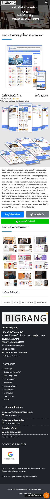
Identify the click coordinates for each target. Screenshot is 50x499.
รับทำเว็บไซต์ (8, 369)
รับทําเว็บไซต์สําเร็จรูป (25, 15)
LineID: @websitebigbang (11, 356)
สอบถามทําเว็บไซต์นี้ (27, 221)
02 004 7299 (10, 349)
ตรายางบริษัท (8, 393)
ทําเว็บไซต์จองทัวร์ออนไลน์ (12, 372)
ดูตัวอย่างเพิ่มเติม (37, 214)
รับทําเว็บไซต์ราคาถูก (27, 302)
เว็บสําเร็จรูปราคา (41, 302)
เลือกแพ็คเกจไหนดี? (9, 428)
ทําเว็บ (16, 302)
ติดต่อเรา (7, 399)
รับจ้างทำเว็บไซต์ (23, 178)
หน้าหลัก (25, 12)
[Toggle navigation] (46, 2)
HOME (20, 494)
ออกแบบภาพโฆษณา (10, 386)
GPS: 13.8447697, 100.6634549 (16, 352)
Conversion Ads (9, 379)
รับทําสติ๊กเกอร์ (8, 389)
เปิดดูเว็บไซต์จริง (11, 214)
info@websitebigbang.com (15, 345)
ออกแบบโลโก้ (8, 382)
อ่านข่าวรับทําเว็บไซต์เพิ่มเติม (10, 437)
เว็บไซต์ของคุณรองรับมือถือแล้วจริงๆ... (17, 412)
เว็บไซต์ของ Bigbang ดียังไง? (13, 420)
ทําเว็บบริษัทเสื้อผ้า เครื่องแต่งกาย (25, 19)
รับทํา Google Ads (10, 375)
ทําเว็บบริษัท (7, 302)
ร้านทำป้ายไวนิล (9, 396)
